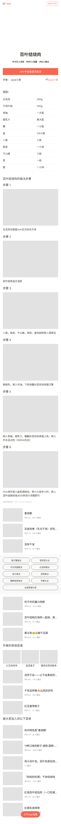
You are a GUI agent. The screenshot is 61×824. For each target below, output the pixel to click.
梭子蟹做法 (16, 560)
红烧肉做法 (45, 567)
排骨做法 (45, 574)
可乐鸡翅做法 (16, 567)
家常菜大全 (45, 560)
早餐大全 (45, 581)
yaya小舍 (16, 79)
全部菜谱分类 (30, 587)
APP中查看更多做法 (30, 71)
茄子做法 (16, 574)
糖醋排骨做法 (16, 581)
